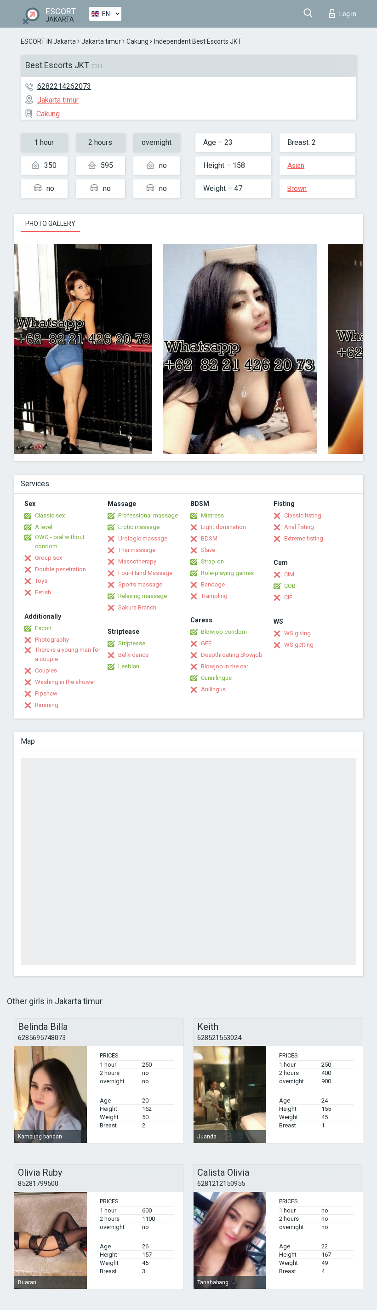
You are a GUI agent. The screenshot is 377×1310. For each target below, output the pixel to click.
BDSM (209, 538)
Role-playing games (227, 572)
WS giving (297, 633)
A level (43, 526)
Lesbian (128, 666)
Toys (41, 580)
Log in (347, 13)
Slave (208, 549)
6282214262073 (64, 86)
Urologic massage (142, 538)
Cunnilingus (216, 677)
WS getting (299, 644)
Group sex (48, 557)
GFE (206, 643)
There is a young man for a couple (67, 654)
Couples (46, 670)
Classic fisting (302, 515)
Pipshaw (46, 693)
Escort (43, 628)
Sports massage (140, 584)
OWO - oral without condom (60, 542)
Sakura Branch (137, 607)
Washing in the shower (65, 681)
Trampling (214, 595)
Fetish (43, 592)
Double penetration (60, 569)
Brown (297, 188)
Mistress (212, 515)
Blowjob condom (224, 631)
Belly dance (133, 654)
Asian (295, 165)
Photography (52, 639)
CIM (289, 574)
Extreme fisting (303, 538)
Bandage (213, 584)
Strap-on (212, 561)
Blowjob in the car (224, 666)
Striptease (131, 643)
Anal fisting (299, 526)
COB (290, 585)
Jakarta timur (101, 41)
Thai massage (136, 549)
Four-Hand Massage (145, 572)
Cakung (137, 41)
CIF (288, 597)
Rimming (46, 704)
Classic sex (50, 515)
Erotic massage (139, 526)
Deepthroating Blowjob (232, 654)
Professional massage (148, 515)
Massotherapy (137, 561)
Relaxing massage (142, 595)
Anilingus (213, 689)
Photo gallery (50, 223)
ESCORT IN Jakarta (48, 41)
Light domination (223, 526)
